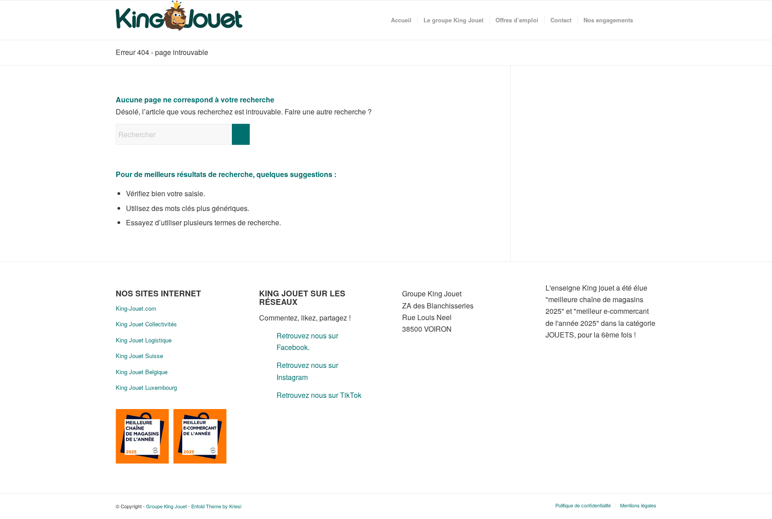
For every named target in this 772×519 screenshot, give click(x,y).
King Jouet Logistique (144, 340)
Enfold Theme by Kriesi (216, 506)
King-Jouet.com (136, 308)
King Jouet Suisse (139, 355)
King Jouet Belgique (142, 371)
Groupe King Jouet (166, 506)
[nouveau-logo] (179, 20)
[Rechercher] (647, 20)
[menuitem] (401, 20)
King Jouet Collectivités (146, 324)
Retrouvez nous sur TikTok (319, 395)
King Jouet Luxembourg (146, 387)
